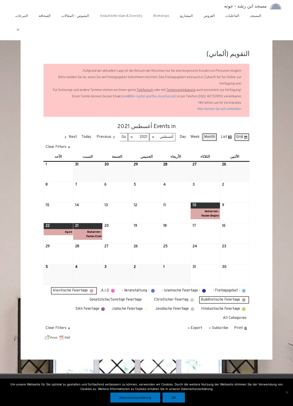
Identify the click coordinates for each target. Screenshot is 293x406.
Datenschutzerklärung (135, 397)
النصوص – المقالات (75, 16)
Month (209, 137)
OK (174, 397)
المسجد (255, 16)
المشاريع (186, 16)
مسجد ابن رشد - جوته (245, 6)
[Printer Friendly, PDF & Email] (57, 337)
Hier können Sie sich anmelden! (219, 109)
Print (241, 329)
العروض (209, 16)
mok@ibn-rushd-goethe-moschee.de (148, 96)
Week (195, 137)
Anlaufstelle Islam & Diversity (121, 16)
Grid (242, 138)
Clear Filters (56, 147)
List (226, 138)
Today (86, 137)
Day (183, 137)
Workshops (161, 16)
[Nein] (287, 392)
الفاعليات (232, 16)
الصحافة (45, 16)
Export (196, 328)
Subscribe (220, 328)
